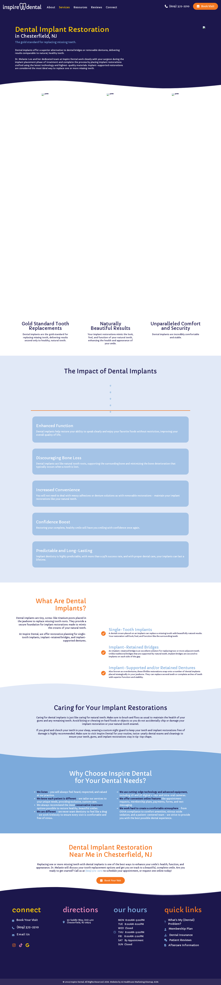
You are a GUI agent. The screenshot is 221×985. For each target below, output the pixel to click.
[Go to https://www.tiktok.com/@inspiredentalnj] (21, 945)
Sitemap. (149, 982)
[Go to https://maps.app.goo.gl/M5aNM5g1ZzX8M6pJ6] (27, 945)
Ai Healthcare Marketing (133, 982)
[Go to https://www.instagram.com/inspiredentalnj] (14, 945)
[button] (110, 880)
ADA (156, 982)
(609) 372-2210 (94, 870)
